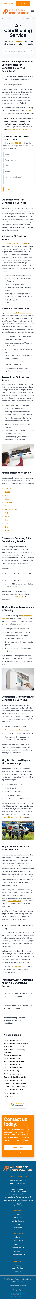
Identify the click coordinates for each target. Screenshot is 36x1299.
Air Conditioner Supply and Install (16, 1043)
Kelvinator (8, 502)
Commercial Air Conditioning (14, 1086)
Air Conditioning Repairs (12, 1058)
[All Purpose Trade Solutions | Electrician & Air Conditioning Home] (16, 12)
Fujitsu (7, 516)
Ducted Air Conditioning (12, 1055)
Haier (6, 527)
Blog (18, 1224)
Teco (6, 524)
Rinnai (7, 499)
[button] (18, 995)
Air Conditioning (18, 1221)
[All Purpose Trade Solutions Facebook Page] (16, 1204)
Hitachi (7, 531)
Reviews (18, 1265)
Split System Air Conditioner (14, 1046)
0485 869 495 (16, 41)
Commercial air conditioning (15, 730)
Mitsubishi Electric (11, 509)
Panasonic (8, 488)
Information (18, 1227)
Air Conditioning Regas (12, 1071)
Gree (6, 520)
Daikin (7, 495)
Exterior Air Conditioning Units (15, 1077)
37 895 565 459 (20, 1184)
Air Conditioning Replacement (14, 1061)
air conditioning (12, 82)
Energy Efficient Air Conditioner (15, 1083)
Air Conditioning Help (11, 1093)
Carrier (7, 492)
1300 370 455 (19, 597)
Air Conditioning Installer (13, 1074)
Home (18, 1215)
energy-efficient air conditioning (13, 817)
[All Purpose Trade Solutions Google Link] (20, 1204)
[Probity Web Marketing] (18, 1295)
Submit (7, 189)
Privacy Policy (18, 1290)
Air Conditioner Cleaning (13, 1068)
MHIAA (7, 506)
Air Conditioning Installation (14, 1040)
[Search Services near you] (32, 51)
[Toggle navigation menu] (32, 12)
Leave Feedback (18, 1268)
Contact (18, 1271)
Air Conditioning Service (12, 1064)
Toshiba (7, 513)
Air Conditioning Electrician (13, 1080)
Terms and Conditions (18, 1286)
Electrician (18, 1218)
